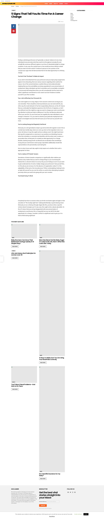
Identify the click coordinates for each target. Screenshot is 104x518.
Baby (50, 3)
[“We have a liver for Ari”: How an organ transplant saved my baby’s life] (1, 259)
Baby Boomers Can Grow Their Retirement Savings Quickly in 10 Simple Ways (22, 241)
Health (56, 3)
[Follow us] (100, 3)
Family (13, 250)
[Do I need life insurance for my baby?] (52, 419)
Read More (15, 246)
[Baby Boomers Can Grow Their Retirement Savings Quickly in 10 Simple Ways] (24, 231)
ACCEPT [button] (86, 514)
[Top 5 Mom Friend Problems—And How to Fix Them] (24, 374)
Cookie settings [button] (78, 514)
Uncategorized (74, 20)
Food (66, 3)
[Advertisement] (41, 188)
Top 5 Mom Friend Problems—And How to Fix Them (23, 385)
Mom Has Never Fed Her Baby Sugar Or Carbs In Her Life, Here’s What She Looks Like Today (52, 241)
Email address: (43, 501)
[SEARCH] (102, 3)
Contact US (7, 1)
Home (2, 1)
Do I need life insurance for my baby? (49, 475)
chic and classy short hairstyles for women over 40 (23, 254)
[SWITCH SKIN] (97, 3)
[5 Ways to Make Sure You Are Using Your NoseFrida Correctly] (52, 303)
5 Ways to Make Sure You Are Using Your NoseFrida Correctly (51, 358)
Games (61, 3)
